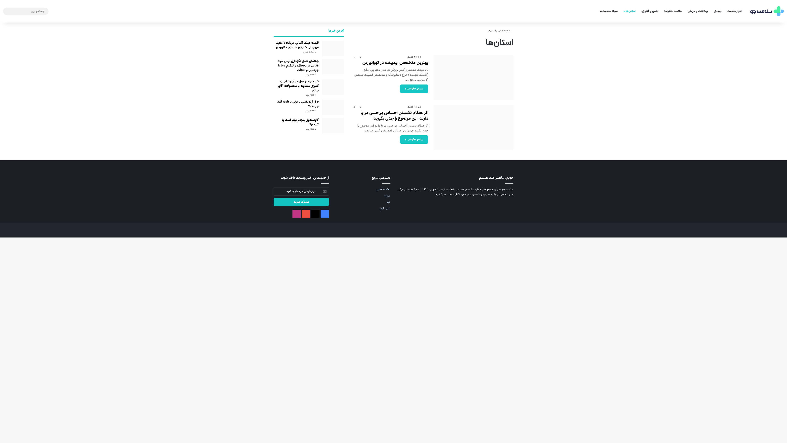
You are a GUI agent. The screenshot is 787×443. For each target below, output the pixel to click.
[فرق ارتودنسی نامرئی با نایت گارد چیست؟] (333, 107)
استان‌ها (631, 11)
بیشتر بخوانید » (414, 89)
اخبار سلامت (734, 11)
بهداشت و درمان (698, 11)
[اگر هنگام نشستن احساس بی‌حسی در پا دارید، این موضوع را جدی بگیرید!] (473, 127)
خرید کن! (385, 208)
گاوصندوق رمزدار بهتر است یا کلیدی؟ (300, 122)
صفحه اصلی (504, 31)
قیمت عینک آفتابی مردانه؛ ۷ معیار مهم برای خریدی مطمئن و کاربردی (297, 45)
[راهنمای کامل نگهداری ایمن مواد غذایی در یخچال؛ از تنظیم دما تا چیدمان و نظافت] (333, 66)
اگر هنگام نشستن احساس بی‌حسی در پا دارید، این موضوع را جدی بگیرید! (394, 116)
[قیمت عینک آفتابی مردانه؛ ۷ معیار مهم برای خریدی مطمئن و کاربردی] (333, 48)
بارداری (718, 11)
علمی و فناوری (649, 11)
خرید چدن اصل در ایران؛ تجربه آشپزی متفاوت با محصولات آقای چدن (298, 86)
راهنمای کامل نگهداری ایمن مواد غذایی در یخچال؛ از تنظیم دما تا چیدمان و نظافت (298, 66)
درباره (387, 196)
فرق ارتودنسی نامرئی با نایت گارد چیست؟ (298, 104)
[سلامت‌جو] (766, 11)
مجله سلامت (610, 11)
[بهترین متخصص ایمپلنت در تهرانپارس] (473, 77)
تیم (388, 202)
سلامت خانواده (673, 11)
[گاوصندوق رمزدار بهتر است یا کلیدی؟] (333, 125)
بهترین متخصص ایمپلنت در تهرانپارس (395, 63)
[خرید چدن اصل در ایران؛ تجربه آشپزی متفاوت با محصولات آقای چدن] (333, 87)
